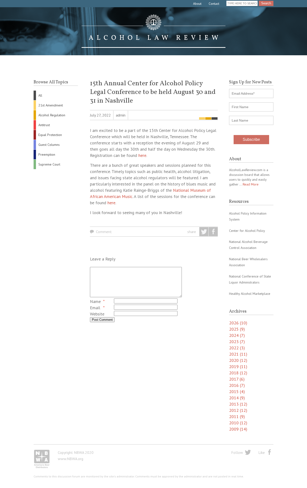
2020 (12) (238, 360)
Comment (104, 231)
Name (95, 301)
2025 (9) (237, 329)
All (40, 95)
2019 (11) (238, 366)
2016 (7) (237, 385)
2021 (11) (238, 354)
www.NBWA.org (70, 458)
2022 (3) (237, 348)
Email (95, 307)
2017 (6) (237, 379)
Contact (214, 3)
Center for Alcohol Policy (247, 231)
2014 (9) (237, 398)
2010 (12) (238, 423)
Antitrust (44, 125)
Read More (251, 184)
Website (97, 314)
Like (261, 452)
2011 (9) (237, 416)
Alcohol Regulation (51, 115)
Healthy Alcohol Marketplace (249, 293)
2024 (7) (237, 335)
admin (120, 115)
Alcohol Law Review (153, 31)
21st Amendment (50, 105)
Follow (237, 452)
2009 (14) (238, 429)
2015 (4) (237, 391)
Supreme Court (49, 164)
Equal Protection (50, 135)
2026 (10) (238, 323)
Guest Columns (49, 144)
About (197, 3)
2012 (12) (238, 410)
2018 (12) (238, 373)
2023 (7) (237, 341)
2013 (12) (238, 404)
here (142, 155)
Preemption (46, 154)
